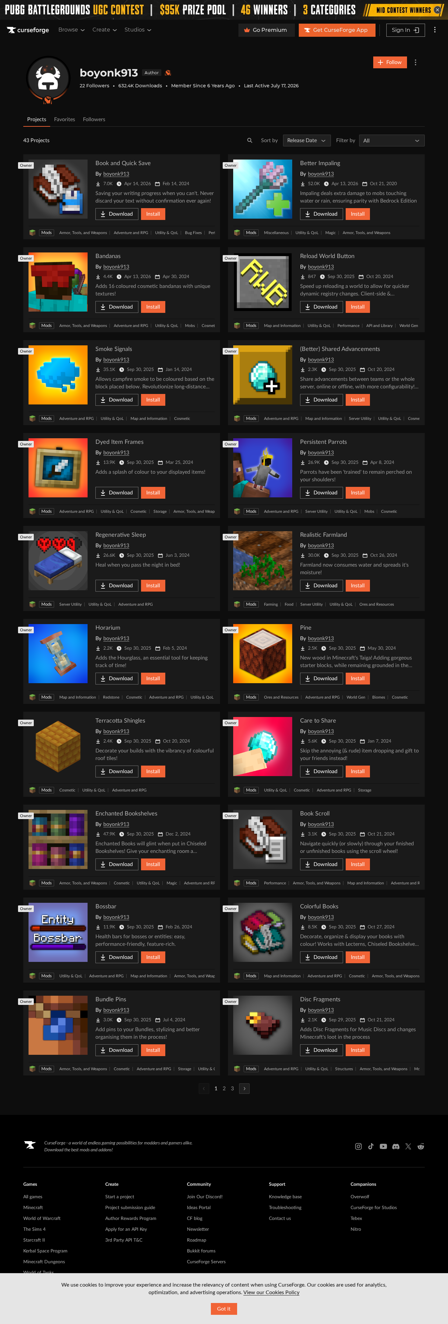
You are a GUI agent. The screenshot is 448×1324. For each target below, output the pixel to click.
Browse (68, 30)
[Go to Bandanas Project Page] (121, 289)
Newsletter (198, 1229)
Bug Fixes (193, 233)
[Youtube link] (383, 1146)
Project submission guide (130, 1207)
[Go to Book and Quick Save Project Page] (121, 196)
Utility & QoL (166, 233)
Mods (46, 233)
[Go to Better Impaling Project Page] (326, 196)
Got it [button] (224, 1309)
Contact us (280, 1218)
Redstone (111, 697)
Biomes (378, 697)
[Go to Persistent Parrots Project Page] (326, 475)
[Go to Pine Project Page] (326, 661)
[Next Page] (244, 1088)
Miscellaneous (276, 233)
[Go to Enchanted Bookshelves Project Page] (121, 847)
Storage (160, 511)
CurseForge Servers (206, 1262)
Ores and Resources (376, 604)
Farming (271, 604)
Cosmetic (210, 326)
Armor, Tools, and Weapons (83, 233)
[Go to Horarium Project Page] (121, 661)
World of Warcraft (42, 1218)
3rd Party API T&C (123, 1240)
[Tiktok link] (371, 1146)
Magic (330, 233)
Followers (94, 119)
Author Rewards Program (130, 1218)
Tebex (356, 1218)
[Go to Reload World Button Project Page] (326, 289)
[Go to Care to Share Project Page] (326, 754)
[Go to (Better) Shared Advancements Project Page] (326, 382)
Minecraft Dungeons (44, 1262)
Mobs (190, 326)
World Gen (408, 326)
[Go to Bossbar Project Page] (121, 940)
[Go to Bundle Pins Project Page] (121, 1032)
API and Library (379, 326)
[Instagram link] (358, 1146)
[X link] (408, 1146)
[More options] (434, 30)
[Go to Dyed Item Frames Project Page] (121, 475)
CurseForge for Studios (374, 1207)
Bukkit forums (201, 1251)
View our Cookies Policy (271, 1292)
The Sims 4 (34, 1229)
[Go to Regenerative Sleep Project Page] (121, 568)
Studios (135, 30)
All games (32, 1197)
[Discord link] (396, 1146)
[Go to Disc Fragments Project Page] (326, 1032)
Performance (348, 326)
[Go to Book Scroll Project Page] (326, 847)
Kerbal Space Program (45, 1251)
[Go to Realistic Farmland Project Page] (326, 568)
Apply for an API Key (126, 1229)
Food (289, 604)
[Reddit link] (421, 1146)
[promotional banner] (224, 10)
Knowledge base (285, 1197)
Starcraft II (34, 1240)
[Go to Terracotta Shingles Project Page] (121, 754)
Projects (36, 119)
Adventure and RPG (131, 233)
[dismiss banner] (437, 10)
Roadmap (196, 1240)
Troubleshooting (285, 1207)
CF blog (194, 1218)
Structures (344, 1069)
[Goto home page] (29, 30)
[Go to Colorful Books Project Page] (326, 940)
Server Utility (360, 419)
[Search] (250, 140)
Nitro (356, 1229)
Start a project (119, 1197)
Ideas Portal (199, 1207)
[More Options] (415, 62)
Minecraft (33, 1207)
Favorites (64, 119)
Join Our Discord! (205, 1197)
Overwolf (360, 1197)
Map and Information (282, 326)
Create (101, 30)
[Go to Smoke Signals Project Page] (121, 382)
